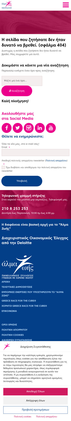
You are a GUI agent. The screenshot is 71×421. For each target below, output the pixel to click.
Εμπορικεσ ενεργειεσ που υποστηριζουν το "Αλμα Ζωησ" (33, 294)
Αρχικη (6, 282)
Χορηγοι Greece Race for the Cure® (24, 306)
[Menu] (65, 5)
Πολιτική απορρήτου (46, 417)
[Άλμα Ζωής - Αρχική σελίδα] (18, 5)
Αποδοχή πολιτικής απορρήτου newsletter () (35, 162)
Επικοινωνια (9, 311)
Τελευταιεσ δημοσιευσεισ (17, 287)
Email (6, 147)
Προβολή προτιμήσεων (35, 410)
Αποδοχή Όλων (35, 391)
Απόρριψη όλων (35, 401)
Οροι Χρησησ (9, 325)
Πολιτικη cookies (13, 335)
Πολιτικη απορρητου (14, 330)
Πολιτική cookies (22, 417)
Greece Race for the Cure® (19, 301)
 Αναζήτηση (16, 91)
